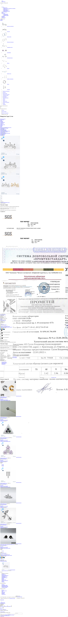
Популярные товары (4, 585)
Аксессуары (2, 131)
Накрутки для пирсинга (10, 26)
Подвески (8, 89)
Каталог (1, 19)
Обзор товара (2, 128)
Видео (1, 135)
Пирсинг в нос (9, 73)
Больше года (3, 364)
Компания (3, 16)
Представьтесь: (42, 377)
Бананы (8, 68)
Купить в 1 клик (7, 326)
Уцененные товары (4, 587)
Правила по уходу (4, 590)
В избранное (2, 400)
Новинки (3, 584)
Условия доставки (5, 14)
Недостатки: (2, 377)
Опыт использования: (3, 360)
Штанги (3, 578)
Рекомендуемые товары (5, 586)
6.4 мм (3, 465)
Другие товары (15, 356)
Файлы (1, 134)
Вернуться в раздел (2, 127)
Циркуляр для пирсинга (5, 575)
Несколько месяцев (4, 362)
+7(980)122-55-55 (2, 602)
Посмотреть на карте (12, 598)
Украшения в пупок (9, 47)
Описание (1, 130)
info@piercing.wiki (19, 596)
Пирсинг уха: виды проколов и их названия (9, 8)
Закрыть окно (2, 559)
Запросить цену (7, 615)
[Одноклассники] (1, 329)
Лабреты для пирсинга (5, 580)
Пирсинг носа (5, 7)
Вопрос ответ (4, 17)
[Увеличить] (10, 194)
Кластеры (8, 31)
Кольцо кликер (9, 36)
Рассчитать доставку (9, 555)
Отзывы (1, 132)
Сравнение (6, 399)
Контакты (3, 593)
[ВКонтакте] (0, 329)
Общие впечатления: (22, 377)
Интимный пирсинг (4, 577)
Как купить (3, 13)
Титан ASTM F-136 (3, 320)
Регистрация (3, 1)
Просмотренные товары (3, 561)
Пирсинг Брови (5, 10)
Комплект (1, 129)
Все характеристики (3, 314)
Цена (2, 12)
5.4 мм (3, 464)
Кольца (8, 84)
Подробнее (1, 419)
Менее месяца (4, 363)
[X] (4, 329)
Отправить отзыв (53, 377)
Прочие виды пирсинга (6, 11)
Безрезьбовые (9, 52)
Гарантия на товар (5, 15)
